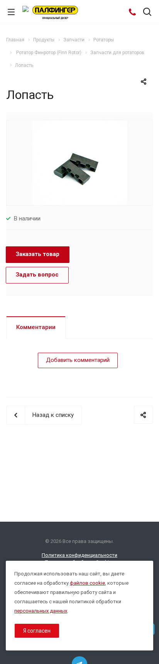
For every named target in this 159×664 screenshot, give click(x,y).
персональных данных (40, 611)
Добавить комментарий (78, 360)
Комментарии (36, 327)
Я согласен (37, 631)
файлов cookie (87, 583)
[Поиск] (147, 13)
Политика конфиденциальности (79, 555)
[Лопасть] (79, 162)
